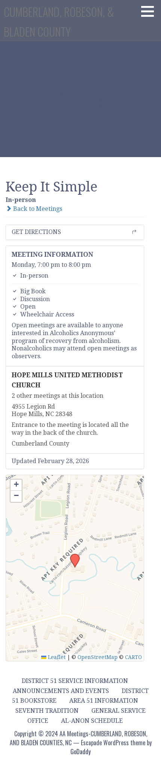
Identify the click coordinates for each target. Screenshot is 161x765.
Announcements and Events (61, 690)
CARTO (133, 657)
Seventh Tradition (47, 710)
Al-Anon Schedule (92, 720)
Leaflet (56, 657)
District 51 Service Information (75, 680)
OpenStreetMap (98, 657)
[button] (150, 11)
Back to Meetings (37, 208)
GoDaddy (80, 751)
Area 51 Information (103, 700)
